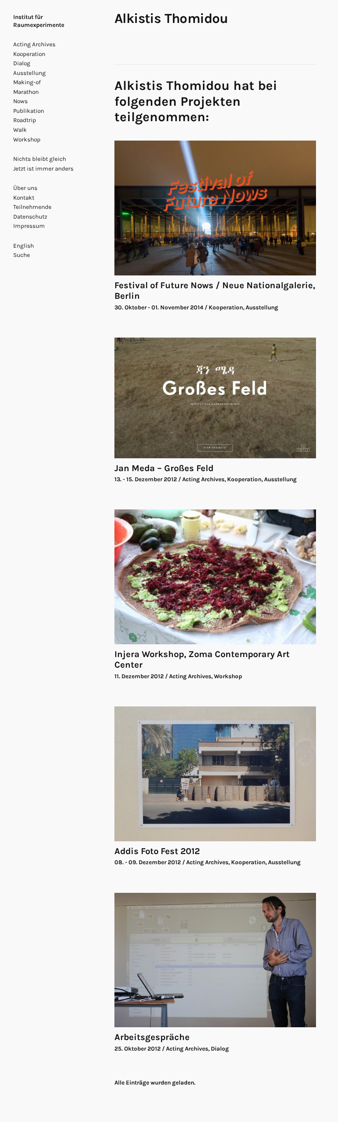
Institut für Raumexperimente (38, 21)
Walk (20, 129)
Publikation (28, 111)
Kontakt (23, 197)
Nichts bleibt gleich (39, 159)
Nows (20, 101)
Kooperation (29, 54)
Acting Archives (34, 44)
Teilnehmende (32, 207)
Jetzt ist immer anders (43, 168)
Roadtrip (24, 120)
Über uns (25, 188)
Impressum (29, 226)
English (23, 245)
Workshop (26, 139)
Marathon (26, 92)
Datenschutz (30, 216)
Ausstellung (29, 73)
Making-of (27, 82)
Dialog (21, 63)
